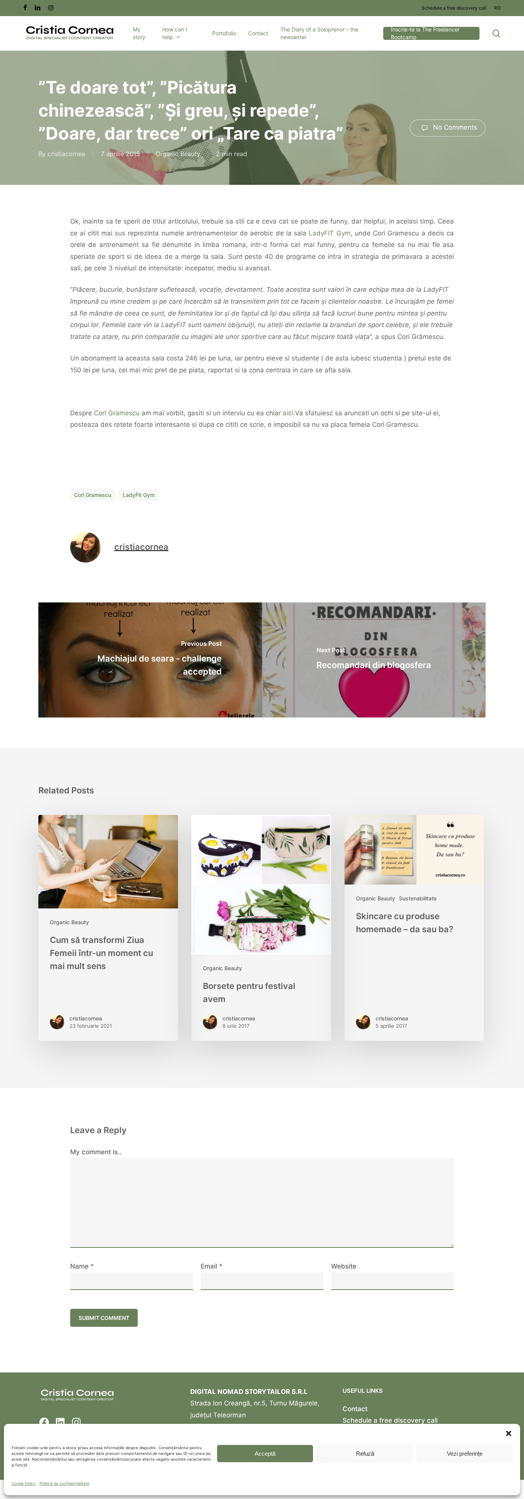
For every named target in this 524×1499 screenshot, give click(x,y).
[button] (508, 1433)
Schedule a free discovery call (390, 1420)
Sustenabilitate (418, 898)
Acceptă (265, 1453)
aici (288, 413)
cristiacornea (66, 154)
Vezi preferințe (465, 1453)
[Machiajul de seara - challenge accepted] (150, 659)
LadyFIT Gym (329, 233)
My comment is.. (96, 1152)
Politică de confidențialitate (64, 1483)
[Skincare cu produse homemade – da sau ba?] (414, 928)
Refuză (365, 1453)
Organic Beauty (178, 154)
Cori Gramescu (117, 413)
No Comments (454, 128)
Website (343, 1266)
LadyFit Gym (139, 495)
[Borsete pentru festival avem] (261, 928)
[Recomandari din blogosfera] (374, 659)
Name (82, 1266)
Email (211, 1266)
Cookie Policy (24, 1483)
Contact (355, 1409)
